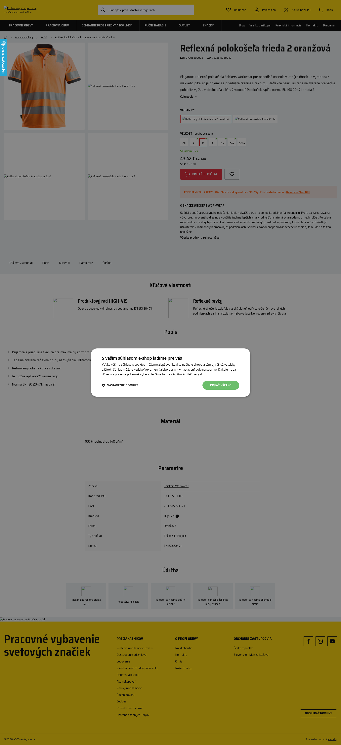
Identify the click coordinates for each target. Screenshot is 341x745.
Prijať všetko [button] (221, 385)
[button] (120, 385)
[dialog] (170, 372)
